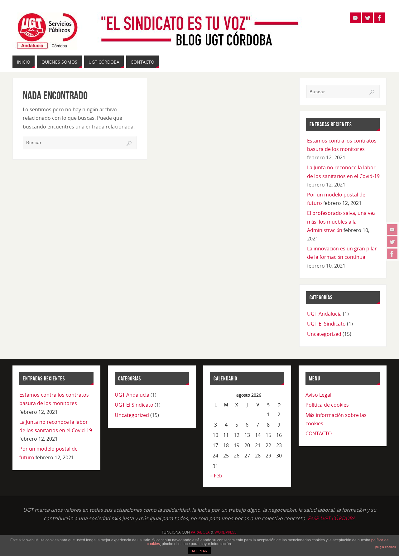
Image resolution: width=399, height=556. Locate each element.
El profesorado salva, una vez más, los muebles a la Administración (341, 221)
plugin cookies (385, 547)
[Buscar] (129, 143)
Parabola (200, 532)
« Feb (216, 475)
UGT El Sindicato (326, 323)
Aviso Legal (318, 394)
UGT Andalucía (324, 313)
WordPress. (226, 532)
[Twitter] (392, 241)
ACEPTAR (199, 551)
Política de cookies (327, 404)
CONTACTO (318, 433)
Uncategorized (324, 334)
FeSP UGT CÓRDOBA (331, 518)
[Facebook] (392, 254)
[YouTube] (392, 229)
